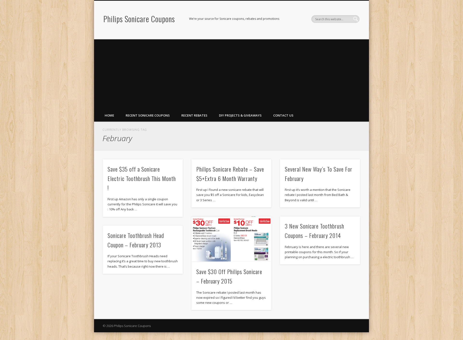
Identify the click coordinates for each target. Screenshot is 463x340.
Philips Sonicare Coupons (139, 18)
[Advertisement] (231, 73)
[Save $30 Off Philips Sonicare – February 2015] (231, 239)
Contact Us (283, 115)
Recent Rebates (194, 115)
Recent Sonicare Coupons (148, 115)
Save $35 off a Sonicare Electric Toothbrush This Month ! (142, 178)
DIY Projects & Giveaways (240, 115)
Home (109, 115)
